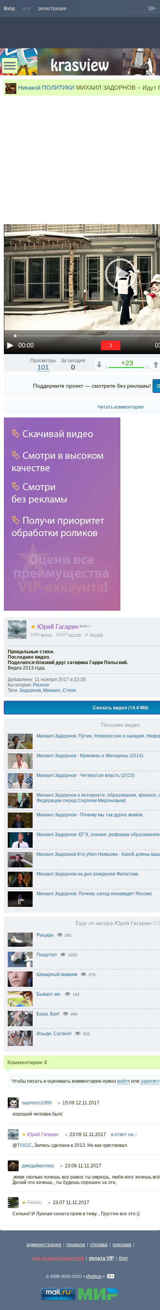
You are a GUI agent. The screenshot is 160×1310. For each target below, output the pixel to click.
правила (75, 1244)
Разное (41, 685)
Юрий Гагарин (54, 626)
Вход (9, 8)
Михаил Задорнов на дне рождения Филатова (87, 874)
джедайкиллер (38, 1166)
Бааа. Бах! (48, 1014)
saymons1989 (37, 1103)
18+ (152, 8)
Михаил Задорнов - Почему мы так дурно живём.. (90, 815)
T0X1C (24, 1145)
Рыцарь (45, 935)
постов (74, 634)
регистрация (52, 8)
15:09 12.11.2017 (81, 1103)
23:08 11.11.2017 (83, 1166)
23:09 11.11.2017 (88, 1134)
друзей (96, 634)
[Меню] (9, 65)
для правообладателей (58, 1258)
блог (123, 1258)
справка (99, 1244)
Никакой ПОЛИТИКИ (46, 87)
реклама (122, 1244)
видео (46, 634)
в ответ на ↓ (124, 1134)
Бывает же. (49, 994)
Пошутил (47, 954)
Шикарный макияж (57, 974)
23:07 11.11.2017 (71, 1202)
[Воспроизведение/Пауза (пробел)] (10, 345)
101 (43, 367)
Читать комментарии (120, 407)
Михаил (51, 690)
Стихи (69, 690)
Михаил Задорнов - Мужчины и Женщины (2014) (90, 755)
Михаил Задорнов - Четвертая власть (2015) (86, 775)
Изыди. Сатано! (54, 1033)
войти (123, 1081)
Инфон (94, 1276)
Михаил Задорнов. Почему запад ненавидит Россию (94, 893)
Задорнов (30, 690)
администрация (43, 1244)
